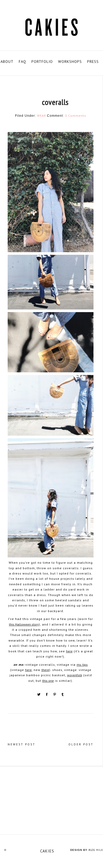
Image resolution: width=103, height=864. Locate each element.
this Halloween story (24, 624)
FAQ (22, 61)
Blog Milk (95, 850)
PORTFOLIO (42, 61)
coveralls (55, 102)
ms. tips (82, 665)
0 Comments (75, 116)
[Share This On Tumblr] (62, 695)
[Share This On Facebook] (47, 695)
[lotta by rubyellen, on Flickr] (51, 800)
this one (48, 681)
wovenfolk (74, 675)
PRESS (93, 61)
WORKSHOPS (70, 61)
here (69, 651)
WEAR (41, 116)
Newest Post (21, 744)
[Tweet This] (39, 695)
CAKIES (47, 850)
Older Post (80, 744)
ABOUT (7, 61)
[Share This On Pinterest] (55, 695)
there (45, 670)
